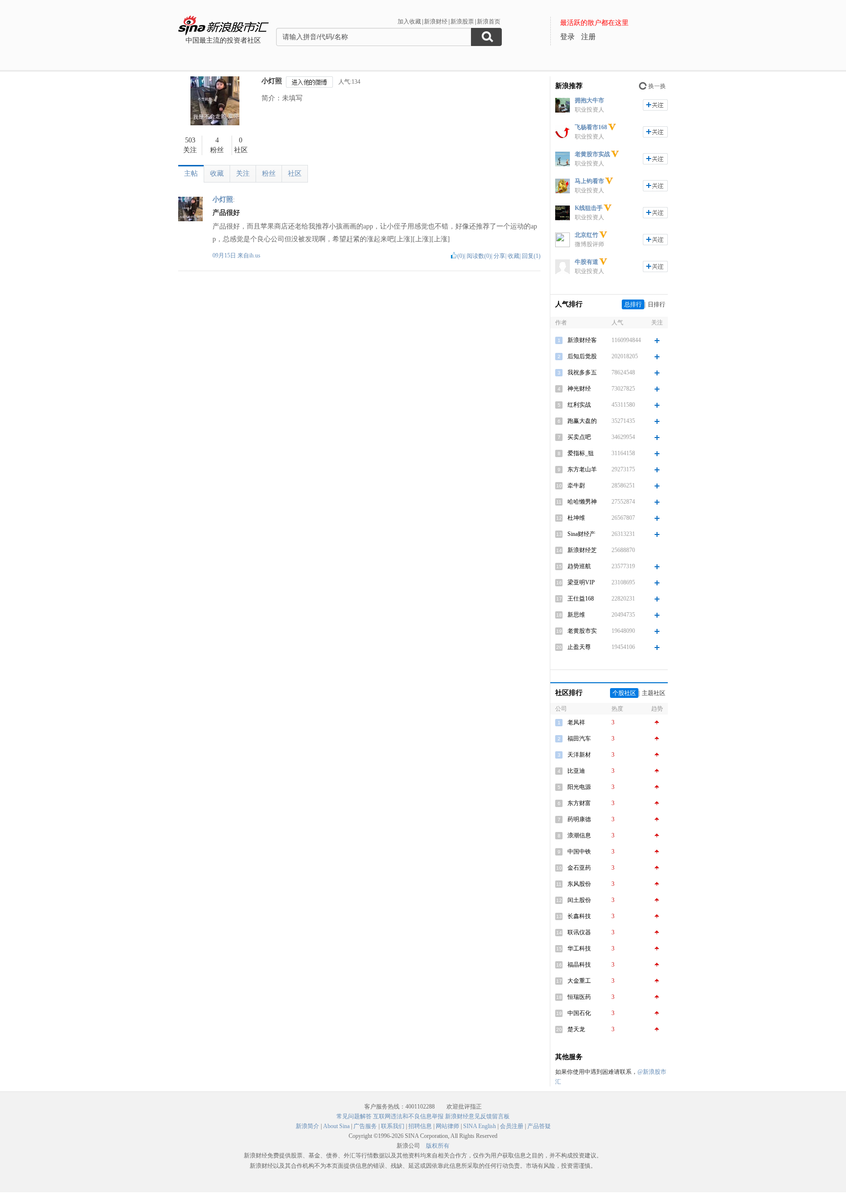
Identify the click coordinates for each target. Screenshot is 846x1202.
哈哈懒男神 (582, 501)
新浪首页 (488, 21)
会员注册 (511, 1126)
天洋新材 (579, 754)
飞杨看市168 (591, 127)
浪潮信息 (579, 835)
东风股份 (579, 883)
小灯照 (271, 81)
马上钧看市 (589, 181)
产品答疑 (539, 1126)
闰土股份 (579, 900)
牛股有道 (586, 261)
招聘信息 (420, 1126)
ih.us (254, 255)
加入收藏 (409, 21)
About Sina (336, 1126)
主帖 (191, 173)
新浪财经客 (582, 340)
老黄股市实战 (592, 154)
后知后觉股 (582, 356)
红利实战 (579, 404)
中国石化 (579, 1013)
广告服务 (365, 1126)
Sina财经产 (581, 534)
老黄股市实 (582, 630)
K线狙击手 (589, 208)
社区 (295, 173)
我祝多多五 (582, 372)
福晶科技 (579, 964)
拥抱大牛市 (589, 100)
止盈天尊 (579, 647)
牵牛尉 (576, 485)
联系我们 (392, 1126)
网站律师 (447, 1126)
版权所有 (437, 1145)
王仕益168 (580, 598)
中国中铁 (579, 851)
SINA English (479, 1126)
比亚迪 (576, 770)
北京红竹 (586, 234)
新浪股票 (462, 21)
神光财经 (579, 388)
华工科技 (579, 948)
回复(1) (531, 256)
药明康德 (579, 819)
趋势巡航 (579, 566)
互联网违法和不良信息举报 (408, 1116)
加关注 (655, 105)
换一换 (657, 86)
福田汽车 (579, 738)
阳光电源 (579, 787)
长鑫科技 (579, 916)
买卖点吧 (579, 437)
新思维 (576, 614)
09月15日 (224, 255)
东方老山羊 (582, 469)
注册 (588, 37)
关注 (243, 173)
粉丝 (269, 173)
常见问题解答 (354, 1116)
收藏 (217, 173)
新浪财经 (435, 21)
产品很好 (226, 212)
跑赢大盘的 (582, 420)
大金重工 (579, 980)
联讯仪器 (579, 932)
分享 (499, 256)
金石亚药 (579, 867)
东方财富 (579, 803)
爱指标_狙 (580, 453)
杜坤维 (576, 517)
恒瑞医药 (579, 997)
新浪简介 (307, 1126)
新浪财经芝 (582, 550)
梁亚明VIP (581, 582)
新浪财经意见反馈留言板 (477, 1116)
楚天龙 (576, 1029)
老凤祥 (576, 722)
